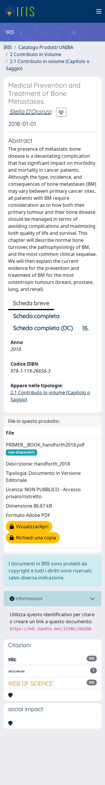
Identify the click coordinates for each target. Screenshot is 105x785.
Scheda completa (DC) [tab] (43, 327)
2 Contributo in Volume (35, 54)
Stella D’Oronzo (30, 111)
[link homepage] (21, 11)
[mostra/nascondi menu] (99, 11)
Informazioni (28, 598)
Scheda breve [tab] (31, 303)
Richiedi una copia (35, 537)
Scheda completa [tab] (36, 315)
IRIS (8, 47)
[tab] (86, 328)
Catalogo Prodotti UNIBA (45, 47)
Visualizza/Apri (31, 526)
